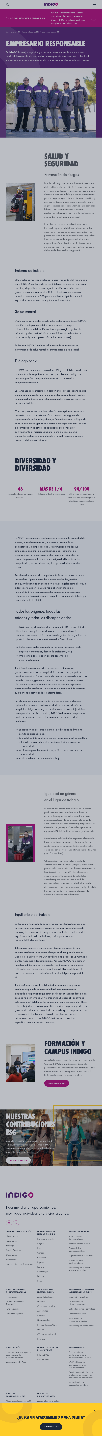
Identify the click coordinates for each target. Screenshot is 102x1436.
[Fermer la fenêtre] (94, 1410)
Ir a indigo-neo (51, 1426)
